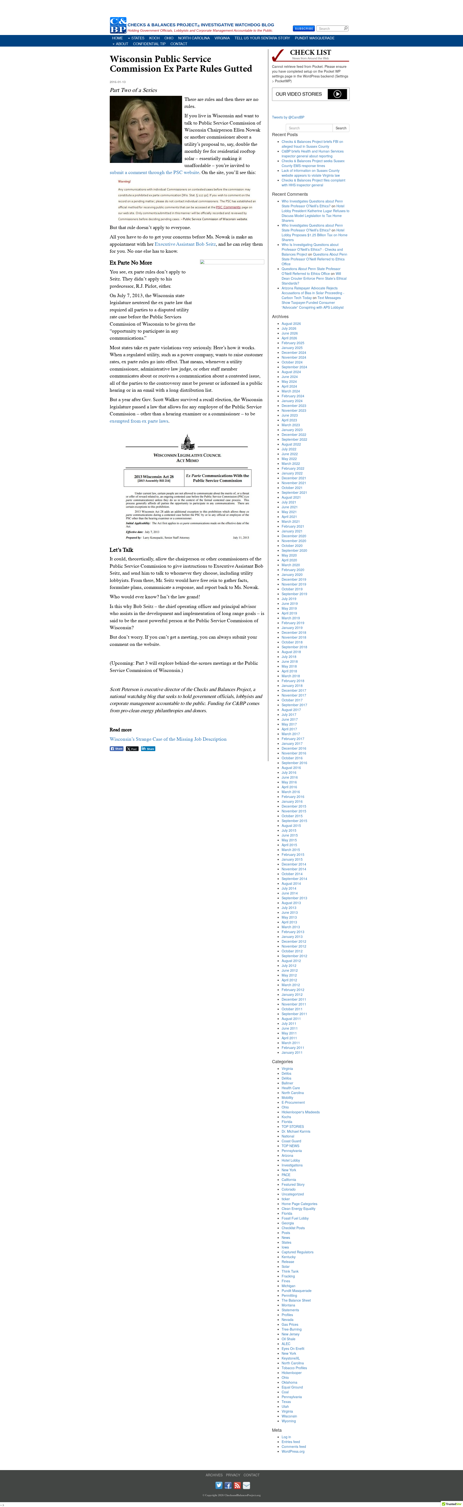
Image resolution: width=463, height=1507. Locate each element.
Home (117, 38)
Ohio (168, 38)
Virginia (222, 38)
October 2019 (292, 588)
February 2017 (293, 738)
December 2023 (294, 405)
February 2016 (293, 796)
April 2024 (289, 386)
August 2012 (291, 960)
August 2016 (291, 767)
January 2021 (292, 531)
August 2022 (291, 444)
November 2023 (294, 410)
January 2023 (292, 429)
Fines (286, 1280)
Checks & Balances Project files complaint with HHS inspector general (313, 182)
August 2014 (291, 883)
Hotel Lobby (291, 1160)
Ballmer (287, 1083)
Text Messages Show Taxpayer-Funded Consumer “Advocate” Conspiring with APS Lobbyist (313, 302)
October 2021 (292, 487)
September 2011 (294, 1013)
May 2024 (289, 381)
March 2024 (291, 391)
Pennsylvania (292, 1150)
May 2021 (289, 511)
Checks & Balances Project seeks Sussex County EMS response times (313, 163)
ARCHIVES (214, 1474)
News (286, 1237)
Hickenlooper (292, 1372)
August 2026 (291, 323)
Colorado (289, 1189)
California (289, 1179)
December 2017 (294, 690)
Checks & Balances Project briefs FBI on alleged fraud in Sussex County (312, 144)
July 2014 (289, 888)
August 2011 (291, 1018)
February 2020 (293, 569)
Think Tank (290, 1271)
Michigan (288, 1285)
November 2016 (294, 753)
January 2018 (292, 685)
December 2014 (294, 864)
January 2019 (292, 627)
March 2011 (291, 1042)
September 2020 (294, 550)
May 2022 (289, 458)
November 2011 (294, 1004)
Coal (285, 1391)
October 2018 (292, 642)
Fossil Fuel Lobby (295, 1218)
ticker (286, 1198)
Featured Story (293, 1184)
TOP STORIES (293, 1126)
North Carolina (194, 38)
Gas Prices (290, 1324)
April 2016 (289, 786)
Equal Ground (292, 1387)
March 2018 (291, 675)
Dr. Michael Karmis (296, 1131)
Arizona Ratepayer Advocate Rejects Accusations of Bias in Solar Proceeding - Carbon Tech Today (313, 293)
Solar (286, 1266)
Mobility (287, 1097)
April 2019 (289, 613)
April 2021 (289, 516)
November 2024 (294, 357)
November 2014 (294, 868)
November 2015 (294, 811)
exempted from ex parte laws (139, 421)
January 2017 (292, 743)
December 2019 (294, 579)
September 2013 (294, 897)
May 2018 (289, 666)
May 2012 (289, 975)
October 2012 (292, 951)
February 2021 (293, 526)
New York (289, 1169)
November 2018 (294, 637)
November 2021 (294, 482)
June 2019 (290, 603)
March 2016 (291, 791)
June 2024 (290, 376)
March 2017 (291, 733)
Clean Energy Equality (298, 1208)
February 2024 (293, 395)
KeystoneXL (291, 1358)
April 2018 (289, 671)
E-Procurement (293, 1102)
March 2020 (291, 564)
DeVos (286, 1073)
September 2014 (294, 878)
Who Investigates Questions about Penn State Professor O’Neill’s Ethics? (312, 203)
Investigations (292, 1165)
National (288, 1136)
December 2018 (294, 632)
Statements (290, 1309)
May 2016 (289, 782)
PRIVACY (233, 1474)
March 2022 (291, 463)
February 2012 (293, 989)
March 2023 (291, 424)
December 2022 (294, 434)
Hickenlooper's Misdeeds (301, 1111)
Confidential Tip (149, 44)
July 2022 (289, 449)
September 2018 (294, 646)
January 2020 (292, 574)
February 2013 (293, 931)
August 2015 (291, 825)
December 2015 (294, 806)
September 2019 (294, 593)
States (137, 38)
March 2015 (291, 849)
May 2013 (289, 917)
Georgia (288, 1223)
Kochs (286, 1116)
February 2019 (293, 622)
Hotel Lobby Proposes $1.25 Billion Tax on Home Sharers (314, 235)
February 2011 (293, 1047)
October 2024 (292, 362)
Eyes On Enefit (293, 1348)
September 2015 (294, 820)
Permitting (289, 1295)
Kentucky (289, 1256)
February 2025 (293, 342)
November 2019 (294, 584)
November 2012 (294, 946)
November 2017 (294, 695)
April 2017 (289, 728)
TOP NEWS (290, 1145)
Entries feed (291, 1441)
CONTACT (252, 1474)
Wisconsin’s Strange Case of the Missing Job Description (168, 739)
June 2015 (290, 835)
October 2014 (292, 873)
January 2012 (292, 994)
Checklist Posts (293, 1227)
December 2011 (294, 999)
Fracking (288, 1276)
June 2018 (290, 661)
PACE (286, 1174)
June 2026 (290, 333)
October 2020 (292, 545)
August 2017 (291, 709)
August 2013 (291, 902)
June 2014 (290, 893)
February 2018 (293, 680)
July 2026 (289, 328)
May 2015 (289, 839)
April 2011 (289, 1037)
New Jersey (291, 1334)
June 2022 (290, 453)
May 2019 (289, 608)
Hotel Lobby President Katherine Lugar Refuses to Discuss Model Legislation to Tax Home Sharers (315, 213)
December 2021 (294, 477)
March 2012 (291, 984)
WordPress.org (293, 1451)
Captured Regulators (297, 1251)
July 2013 (289, 907)
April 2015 (289, 844)
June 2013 (290, 912)
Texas (286, 1401)
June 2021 (290, 506)
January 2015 (292, 859)
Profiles (287, 1314)
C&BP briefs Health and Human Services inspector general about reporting (313, 153)
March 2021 (291, 521)
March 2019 (291, 617)
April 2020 (289, 560)
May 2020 (289, 555)
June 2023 (290, 415)
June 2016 (290, 777)
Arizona (287, 1155)
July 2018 (289, 656)
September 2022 (294, 439)
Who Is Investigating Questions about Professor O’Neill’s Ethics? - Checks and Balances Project (312, 249)
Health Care (291, 1087)
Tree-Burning (292, 1329)
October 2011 (292, 1008)
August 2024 (291, 371)
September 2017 (294, 704)
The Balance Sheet (296, 1300)
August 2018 (291, 651)
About (122, 44)
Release (288, 1261)
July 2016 (289, 772)
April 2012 (289, 979)
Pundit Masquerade (314, 38)
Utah (285, 1406)
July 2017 (289, 714)
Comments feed (294, 1446)
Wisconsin (289, 1416)
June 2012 (290, 970)
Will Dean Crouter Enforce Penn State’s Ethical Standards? (314, 278)
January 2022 (292, 473)
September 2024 (294, 366)
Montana (288, 1305)
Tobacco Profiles (294, 1367)
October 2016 (292, 757)
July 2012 (289, 965)
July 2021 (289, 502)
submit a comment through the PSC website (154, 172)
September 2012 (294, 955)
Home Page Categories (299, 1203)
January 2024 (292, 400)
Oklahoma (289, 1382)
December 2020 (294, 535)
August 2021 (291, 497)
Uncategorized (293, 1194)
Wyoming (289, 1420)
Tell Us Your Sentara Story (262, 38)
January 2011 (292, 1052)
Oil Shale (288, 1338)
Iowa (285, 1247)
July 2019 (289, 598)
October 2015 (292, 815)
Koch (154, 38)
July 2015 (289, 830)
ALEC (286, 1343)
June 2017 (290, 719)
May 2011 (289, 1033)
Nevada (287, 1319)
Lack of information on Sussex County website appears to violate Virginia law (311, 173)
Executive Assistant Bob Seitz (185, 244)
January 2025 (292, 347)
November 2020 (294, 540)
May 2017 (289, 724)
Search (347, 28)
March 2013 (291, 926)
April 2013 (289, 922)
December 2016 (294, 748)
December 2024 (294, 352)
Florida (287, 1121)
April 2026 (289, 337)
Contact (178, 44)
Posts (286, 1232)
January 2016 (292, 801)
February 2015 (293, 854)
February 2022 (293, 468)
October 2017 (292, 700)
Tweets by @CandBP (288, 117)
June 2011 (290, 1028)
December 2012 (294, 941)
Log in (286, 1436)
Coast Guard (291, 1140)
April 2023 (289, 420)
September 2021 (294, 492)
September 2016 (294, 762)
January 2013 (292, 936)
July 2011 (289, 1023)
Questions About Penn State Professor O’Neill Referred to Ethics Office (314, 259)
